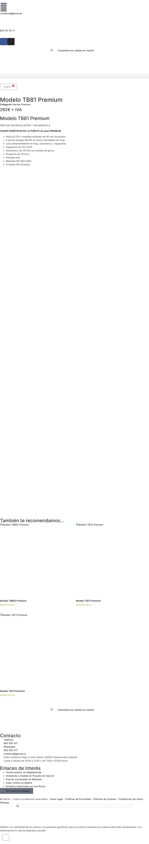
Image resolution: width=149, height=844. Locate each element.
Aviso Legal (56, 799)
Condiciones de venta (130, 799)
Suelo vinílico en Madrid (19, 782)
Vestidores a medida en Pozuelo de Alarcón (30, 775)
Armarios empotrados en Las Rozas (25, 786)
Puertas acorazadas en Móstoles (24, 779)
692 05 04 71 (7, 30)
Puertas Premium (21, 104)
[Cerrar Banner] (5, 837)
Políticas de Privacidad (78, 799)
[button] (74, 76)
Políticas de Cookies (104, 799)
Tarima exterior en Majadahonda (23, 772)
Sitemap (4, 802)
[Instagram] (11, 41)
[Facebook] (3, 41)
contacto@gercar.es (11, 13)
